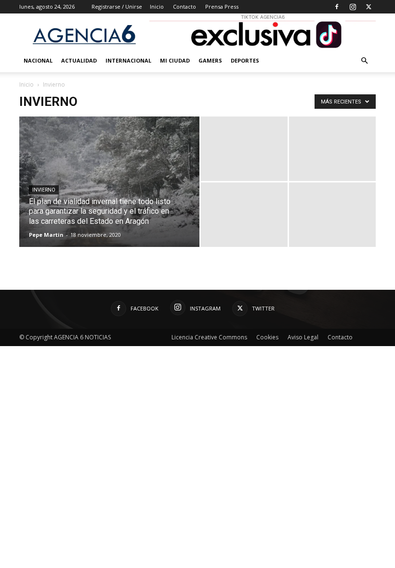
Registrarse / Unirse (117, 6)
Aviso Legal (303, 337)
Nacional (38, 60)
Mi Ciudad (175, 60)
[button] (364, 60)
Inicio (157, 6)
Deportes (245, 60)
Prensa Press (221, 6)
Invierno (43, 190)
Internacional (128, 60)
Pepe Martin (46, 234)
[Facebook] (336, 6)
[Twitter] (368, 6)
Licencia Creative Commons (209, 337)
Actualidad (79, 60)
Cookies (267, 337)
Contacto (184, 6)
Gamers (210, 60)
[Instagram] (352, 6)
